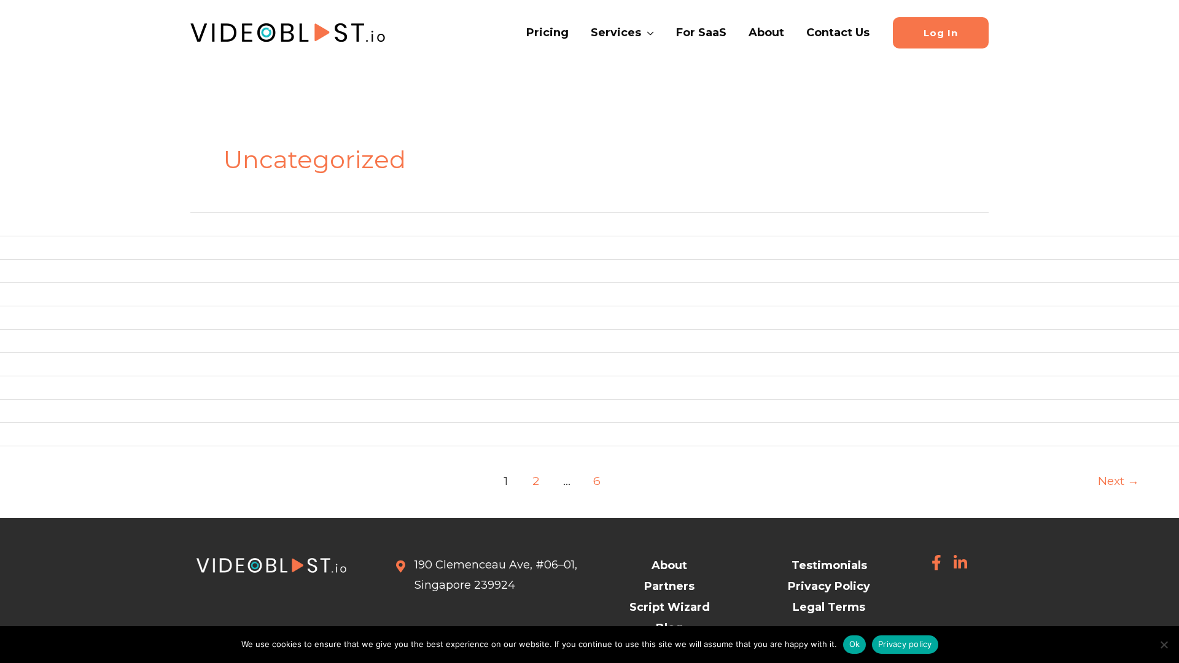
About (669, 565)
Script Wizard (669, 607)
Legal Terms (829, 607)
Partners (669, 586)
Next (1118, 480)
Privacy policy (905, 644)
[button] (647, 32)
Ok (854, 644)
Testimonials (829, 565)
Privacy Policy (829, 586)
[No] (1164, 644)
